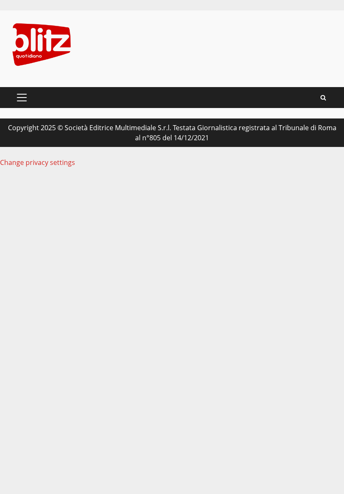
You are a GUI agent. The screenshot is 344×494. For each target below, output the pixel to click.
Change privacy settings (37, 162)
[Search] (323, 98)
